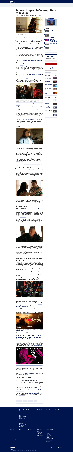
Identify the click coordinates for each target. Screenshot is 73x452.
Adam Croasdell (23, 216)
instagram (53, 447)
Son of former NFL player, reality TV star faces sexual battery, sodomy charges (48, 89)
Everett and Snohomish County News (22, 417)
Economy (29, 433)
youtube (51, 447)
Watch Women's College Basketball (49, 439)
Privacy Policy (52, 67)
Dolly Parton (25, 342)
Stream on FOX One (50, 429)
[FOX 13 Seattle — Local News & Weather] (13, 2)
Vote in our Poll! (47, 71)
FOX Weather (12, 440)
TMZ (27, 77)
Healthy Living (30, 421)
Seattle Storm (21, 433)
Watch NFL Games (48, 430)
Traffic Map (12, 431)
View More (55, 75)
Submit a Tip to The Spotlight (57, 417)
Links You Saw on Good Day (40, 421)
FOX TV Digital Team (23, 15)
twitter (60, 447)
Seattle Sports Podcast (40, 432)
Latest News (47, 75)
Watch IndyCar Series (49, 435)
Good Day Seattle (40, 409)
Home (11, 409)
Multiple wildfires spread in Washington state (48, 103)
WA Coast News (21, 421)
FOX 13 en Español (30, 424)
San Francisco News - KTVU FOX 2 (22, 423)
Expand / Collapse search (62, 1)
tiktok (56, 447)
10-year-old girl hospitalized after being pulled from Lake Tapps (53, 40)
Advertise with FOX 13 (13, 421)
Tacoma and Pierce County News (23, 415)
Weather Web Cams (13, 430)
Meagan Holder (32, 109)
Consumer (29, 431)
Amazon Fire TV (24, 392)
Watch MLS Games (48, 441)
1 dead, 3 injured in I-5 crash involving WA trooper (48, 81)
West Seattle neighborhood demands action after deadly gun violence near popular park (53, 49)
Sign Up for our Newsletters (12, 413)
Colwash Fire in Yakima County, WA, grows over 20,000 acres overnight (48, 78)
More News (30, 409)
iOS (28, 389)
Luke (17, 104)
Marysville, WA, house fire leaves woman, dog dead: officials (48, 85)
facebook (55, 447)
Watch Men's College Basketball (49, 437)
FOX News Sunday (30, 425)
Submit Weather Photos (13, 439)
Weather (12, 429)
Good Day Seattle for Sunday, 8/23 (49, 114)
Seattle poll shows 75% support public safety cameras (53, 44)
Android (24, 389)
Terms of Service (51, 68)
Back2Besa (38, 422)
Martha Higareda (26, 66)
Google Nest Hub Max (20, 390)
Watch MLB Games (48, 433)
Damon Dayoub (21, 160)
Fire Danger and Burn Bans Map (14, 438)
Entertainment (28, 15)
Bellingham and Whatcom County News (22, 420)
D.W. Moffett (23, 251)
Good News (30, 423)
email (62, 447)
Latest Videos (47, 97)
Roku (41, 392)
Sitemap (29, 426)
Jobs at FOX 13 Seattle (13, 418)
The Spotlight (57, 409)
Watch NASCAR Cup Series (49, 434)
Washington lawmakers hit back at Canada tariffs (48, 99)
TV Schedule (12, 416)
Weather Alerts (12, 433)
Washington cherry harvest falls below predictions (48, 107)
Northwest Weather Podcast (40, 434)
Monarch (25, 401)
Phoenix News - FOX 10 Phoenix (22, 427)
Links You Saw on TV (13, 415)
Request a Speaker (13, 420)
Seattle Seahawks (21, 430)
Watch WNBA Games (49, 440)
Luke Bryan (40, 303)
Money (29, 429)
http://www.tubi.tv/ (23, 395)
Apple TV (17, 393)
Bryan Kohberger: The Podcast (40, 436)
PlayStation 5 (31, 393)
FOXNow (28, 380)
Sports (20, 429)
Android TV (26, 393)
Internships (11, 419)
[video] (55, 100)
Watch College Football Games (49, 432)
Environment (30, 422)
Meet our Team (12, 414)
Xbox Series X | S (37, 393)
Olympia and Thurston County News (22, 418)
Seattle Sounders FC (22, 432)
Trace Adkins (24, 212)
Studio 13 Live (48, 409)
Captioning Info (12, 422)
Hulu (36, 380)
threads (58, 447)
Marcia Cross (19, 274)
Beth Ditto (21, 64)
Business (29, 432)
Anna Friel (32, 48)
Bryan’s (19, 104)
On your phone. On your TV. (49, 18)
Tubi (35, 401)
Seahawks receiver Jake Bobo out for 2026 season (49, 110)
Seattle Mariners (21, 431)
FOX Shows (31, 401)
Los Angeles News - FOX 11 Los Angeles (22, 425)
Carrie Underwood (21, 152)
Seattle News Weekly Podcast (40, 431)
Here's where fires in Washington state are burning (48, 93)
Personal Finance (30, 430)
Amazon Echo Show (38, 389)
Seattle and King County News (22, 413)
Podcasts (39, 429)
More (49, 1)
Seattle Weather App (13, 432)
